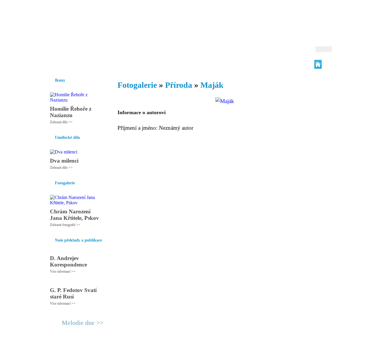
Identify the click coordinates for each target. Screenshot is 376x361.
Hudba (156, 64)
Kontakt (174, 354)
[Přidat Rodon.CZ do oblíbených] (326, 64)
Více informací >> (62, 271)
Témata (231, 64)
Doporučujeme (259, 64)
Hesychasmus (89, 64)
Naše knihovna (292, 64)
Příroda (178, 85)
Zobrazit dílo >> (61, 122)
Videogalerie (207, 64)
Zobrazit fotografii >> (65, 225)
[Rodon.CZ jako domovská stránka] (318, 64)
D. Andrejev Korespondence (68, 261)
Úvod (49, 64)
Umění (114, 64)
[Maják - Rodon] (81, 28)
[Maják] (224, 101)
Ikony (65, 64)
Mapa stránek (154, 354)
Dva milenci (64, 161)
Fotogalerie (179, 64)
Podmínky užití (128, 354)
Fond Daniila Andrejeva (307, 13)
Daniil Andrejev (255, 13)
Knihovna (134, 64)
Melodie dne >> (82, 322)
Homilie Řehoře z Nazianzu (70, 112)
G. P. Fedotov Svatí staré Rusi (73, 293)
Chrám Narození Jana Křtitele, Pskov (74, 214)
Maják (212, 85)
